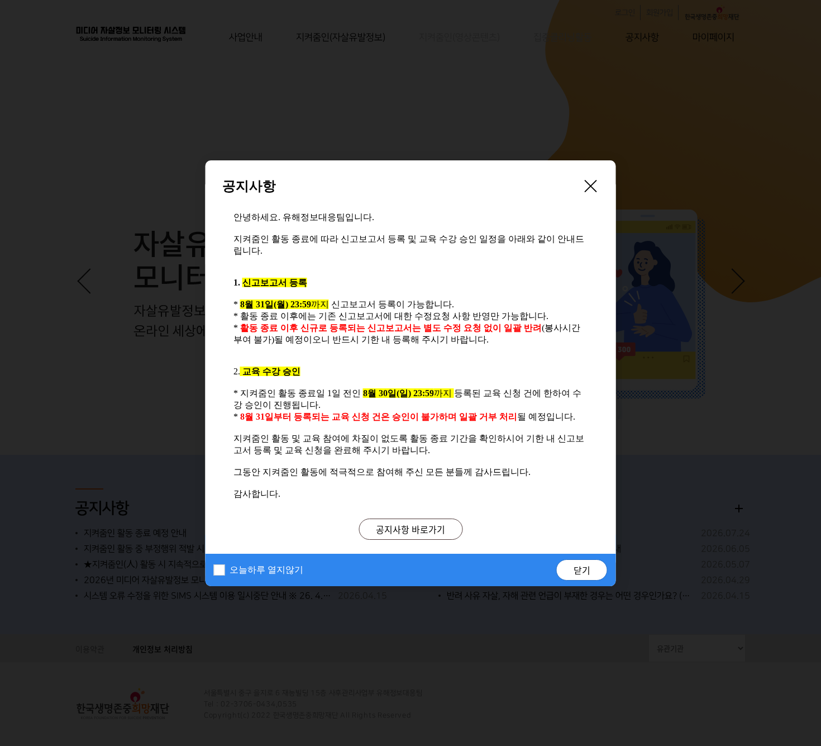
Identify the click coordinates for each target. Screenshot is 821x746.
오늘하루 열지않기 (266, 569)
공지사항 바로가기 (410, 529)
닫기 (582, 570)
